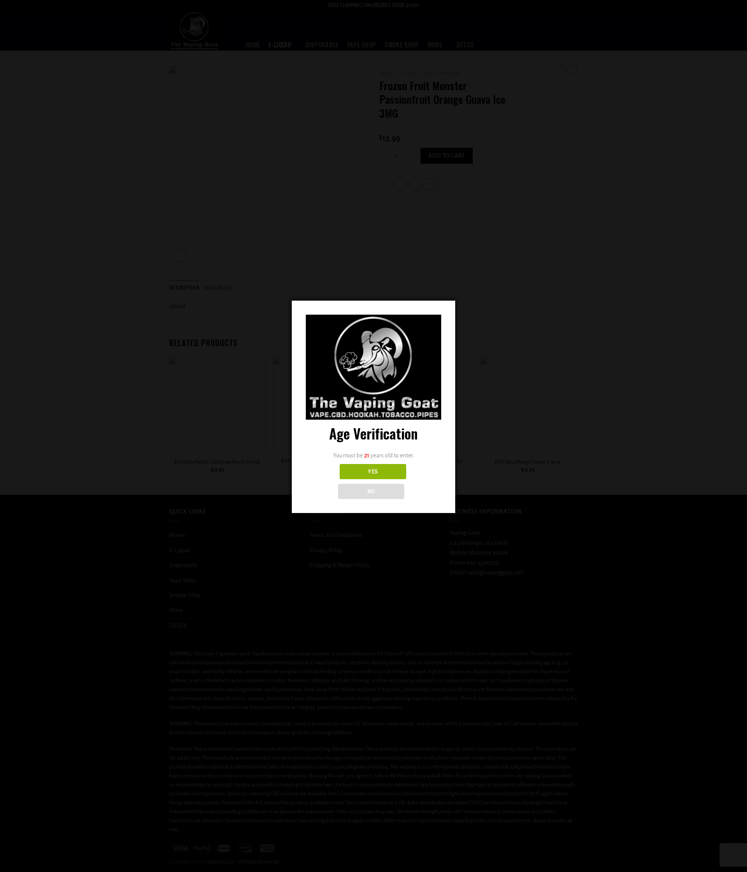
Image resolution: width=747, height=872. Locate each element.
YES (373, 472)
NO (371, 491)
